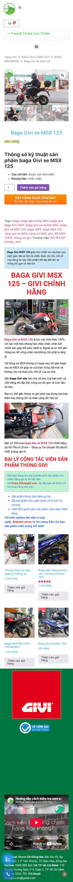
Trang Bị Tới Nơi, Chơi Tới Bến (30, 33)
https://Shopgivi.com (24, 483)
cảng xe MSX (38, 233)
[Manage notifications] (65, 874)
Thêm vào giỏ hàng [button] (16, 589)
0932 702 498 (24, 873)
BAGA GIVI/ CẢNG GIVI (36, 57)
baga (15, 221)
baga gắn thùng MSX (35, 221)
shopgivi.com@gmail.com (20, 878)
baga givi (56, 221)
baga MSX (34, 229)
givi (50, 233)
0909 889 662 (24, 865)
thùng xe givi (22, 237)
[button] (20, 8)
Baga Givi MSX (14, 225)
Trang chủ (10, 57)
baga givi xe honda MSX (42, 225)
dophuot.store (22, 521)
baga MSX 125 (52, 229)
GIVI (18, 242)
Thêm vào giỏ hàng (33, 187)
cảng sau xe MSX (15, 233)
